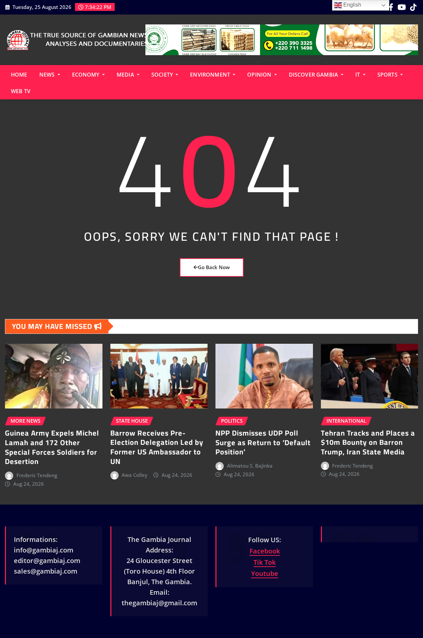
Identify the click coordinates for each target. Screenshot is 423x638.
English (351, 5)
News (47, 74)
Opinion (260, 74)
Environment (210, 74)
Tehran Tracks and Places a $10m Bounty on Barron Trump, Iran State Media (368, 442)
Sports (388, 74)
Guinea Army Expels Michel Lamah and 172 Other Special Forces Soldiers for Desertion (52, 447)
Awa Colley (134, 475)
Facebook (265, 551)
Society (162, 74)
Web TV (20, 91)
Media (126, 74)
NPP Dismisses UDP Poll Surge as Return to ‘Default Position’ (263, 442)
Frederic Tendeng (37, 475)
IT (358, 74)
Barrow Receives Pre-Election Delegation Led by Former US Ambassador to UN (156, 447)
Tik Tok (264, 562)
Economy (86, 74)
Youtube (264, 573)
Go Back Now (214, 267)
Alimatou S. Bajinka (250, 465)
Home (19, 74)
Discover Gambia (314, 74)
